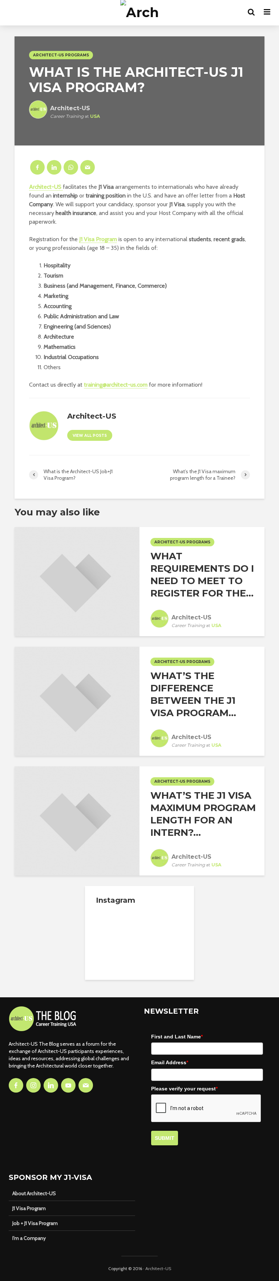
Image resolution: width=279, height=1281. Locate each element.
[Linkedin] (51, 1085)
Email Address (169, 1062)
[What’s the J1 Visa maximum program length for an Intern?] (77, 820)
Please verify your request (184, 1089)
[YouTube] (68, 1085)
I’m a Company (29, 1238)
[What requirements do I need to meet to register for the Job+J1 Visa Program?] (77, 581)
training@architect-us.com (115, 384)
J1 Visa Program (29, 1208)
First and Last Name (177, 1036)
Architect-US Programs (61, 55)
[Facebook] (16, 1085)
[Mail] (85, 1085)
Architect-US (46, 186)
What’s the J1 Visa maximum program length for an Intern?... (203, 814)
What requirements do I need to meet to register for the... (202, 574)
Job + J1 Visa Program (35, 1223)
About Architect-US (34, 1193)
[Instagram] (33, 1085)
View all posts (90, 435)
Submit (164, 1138)
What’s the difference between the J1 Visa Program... (193, 694)
